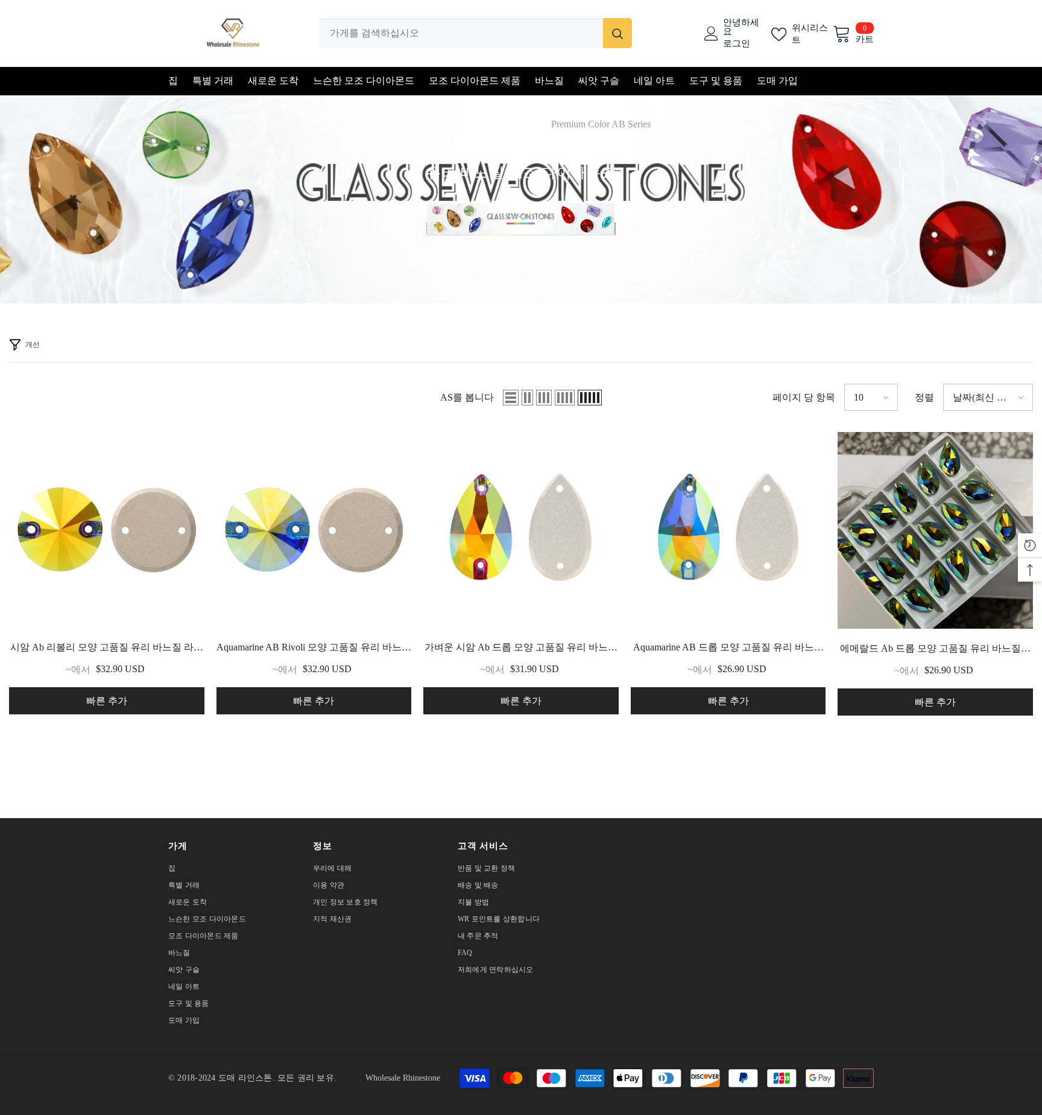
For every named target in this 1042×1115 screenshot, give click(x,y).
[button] (511, 397)
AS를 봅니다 (467, 397)
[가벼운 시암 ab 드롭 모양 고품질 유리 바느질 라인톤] (521, 529)
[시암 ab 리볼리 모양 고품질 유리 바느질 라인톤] (106, 529)
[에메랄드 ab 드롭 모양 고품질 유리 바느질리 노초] (935, 530)
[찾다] (475, 33)
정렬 (924, 397)
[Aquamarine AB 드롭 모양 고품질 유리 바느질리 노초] (728, 529)
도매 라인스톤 (245, 1077)
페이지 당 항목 (803, 397)
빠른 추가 (106, 701)
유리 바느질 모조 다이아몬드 (475, 124)
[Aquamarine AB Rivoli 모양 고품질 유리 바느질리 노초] (314, 529)
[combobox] (461, 33)
